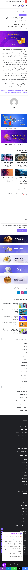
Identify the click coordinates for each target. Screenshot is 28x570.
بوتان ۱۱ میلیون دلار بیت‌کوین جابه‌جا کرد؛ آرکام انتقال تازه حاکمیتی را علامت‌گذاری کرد (21, 179)
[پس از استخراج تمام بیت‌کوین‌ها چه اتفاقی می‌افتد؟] (23, 324)
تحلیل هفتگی (23, 540)
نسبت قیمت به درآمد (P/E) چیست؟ (10, 303)
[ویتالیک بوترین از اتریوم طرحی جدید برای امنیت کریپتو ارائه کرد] (7, 172)
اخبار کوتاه (24, 552)
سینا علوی (23, 24)
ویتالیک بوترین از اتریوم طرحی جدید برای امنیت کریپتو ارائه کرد (8, 179)
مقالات (24, 529)
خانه (25, 12)
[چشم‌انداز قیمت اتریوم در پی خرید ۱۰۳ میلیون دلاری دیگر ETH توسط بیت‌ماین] (7, 157)
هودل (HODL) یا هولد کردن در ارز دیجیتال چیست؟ (14, 1)
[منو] (2, 6)
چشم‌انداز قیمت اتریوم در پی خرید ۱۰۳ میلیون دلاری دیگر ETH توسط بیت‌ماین (7, 164)
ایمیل (25, 219)
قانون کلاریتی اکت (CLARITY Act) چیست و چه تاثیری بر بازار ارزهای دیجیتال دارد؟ (10, 330)
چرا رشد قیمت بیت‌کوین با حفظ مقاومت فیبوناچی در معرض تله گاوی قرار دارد (21, 164)
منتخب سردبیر (23, 531)
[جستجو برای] (26, 6)
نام (26, 213)
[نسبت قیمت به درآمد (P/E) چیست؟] (23, 305)
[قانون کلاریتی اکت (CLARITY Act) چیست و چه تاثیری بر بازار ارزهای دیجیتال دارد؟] (23, 331)
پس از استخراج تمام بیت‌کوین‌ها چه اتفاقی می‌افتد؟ (10, 323)
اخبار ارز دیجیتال (20, 12)
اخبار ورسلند (23, 547)
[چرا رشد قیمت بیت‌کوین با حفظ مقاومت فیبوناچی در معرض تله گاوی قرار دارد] (21, 157)
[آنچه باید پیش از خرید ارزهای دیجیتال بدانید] (23, 312)
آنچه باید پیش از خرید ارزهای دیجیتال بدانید (10, 310)
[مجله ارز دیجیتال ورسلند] (18, 6)
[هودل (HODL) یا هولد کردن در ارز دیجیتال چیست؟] (23, 318)
